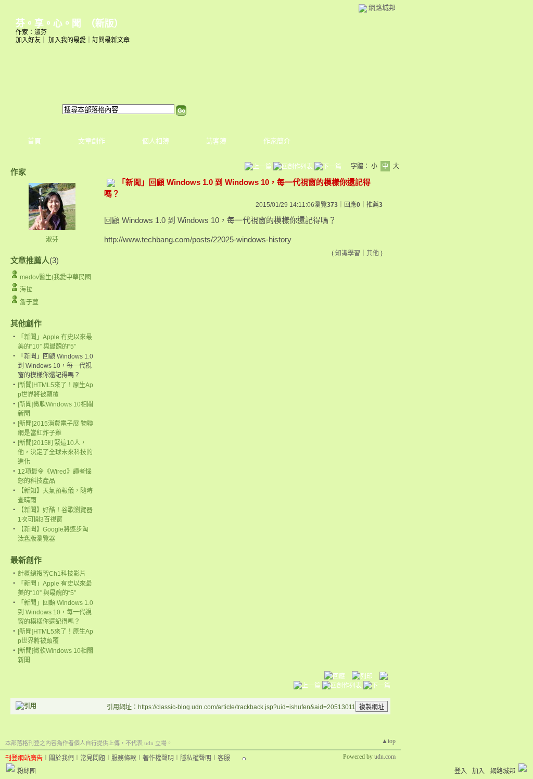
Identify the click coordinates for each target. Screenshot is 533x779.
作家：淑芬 (31, 32)
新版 (104, 23)
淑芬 (52, 239)
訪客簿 (216, 141)
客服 (224, 758)
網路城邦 (382, 7)
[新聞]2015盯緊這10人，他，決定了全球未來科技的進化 (55, 452)
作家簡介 (276, 141)
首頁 (34, 141)
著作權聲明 (158, 758)
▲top (389, 741)
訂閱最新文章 (111, 40)
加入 (478, 771)
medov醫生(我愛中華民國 (55, 277)
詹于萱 (29, 302)
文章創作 (91, 141)
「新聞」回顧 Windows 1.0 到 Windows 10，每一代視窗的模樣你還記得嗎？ (55, 612)
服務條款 (123, 758)
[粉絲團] (10, 767)
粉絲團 (26, 771)
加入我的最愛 (67, 40)
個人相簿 (155, 141)
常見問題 (92, 758)
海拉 (26, 289)
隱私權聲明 (195, 758)
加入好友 (28, 40)
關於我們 (61, 758)
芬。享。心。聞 (48, 23)
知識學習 (347, 253)
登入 (460, 771)
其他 (372, 253)
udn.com (385, 756)
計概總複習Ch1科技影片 (52, 573)
